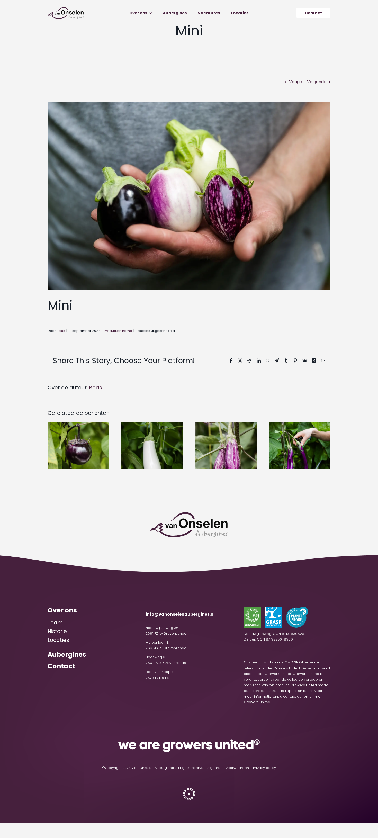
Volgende (316, 82)
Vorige (295, 82)
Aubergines (67, 654)
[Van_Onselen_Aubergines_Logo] (66, 9)
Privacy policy (264, 767)
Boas (61, 330)
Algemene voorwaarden (228, 767)
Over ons (62, 610)
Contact (61, 666)
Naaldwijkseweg (160, 627)
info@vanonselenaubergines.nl (180, 614)
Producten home (118, 330)
